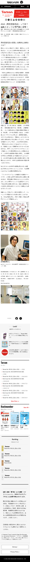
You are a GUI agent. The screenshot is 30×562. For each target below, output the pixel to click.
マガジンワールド (15, 2)
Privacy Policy (14, 552)
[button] (28, 420)
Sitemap (14, 547)
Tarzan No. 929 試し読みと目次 (15, 390)
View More (14, 401)
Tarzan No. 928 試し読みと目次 (15, 397)
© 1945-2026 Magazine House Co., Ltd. (15, 558)
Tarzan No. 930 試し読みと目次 (15, 383)
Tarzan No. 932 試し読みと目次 (14, 369)
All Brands (7, 6)
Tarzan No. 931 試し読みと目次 (15, 376)
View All (26, 407)
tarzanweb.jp (21, 15)
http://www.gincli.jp (5, 283)
